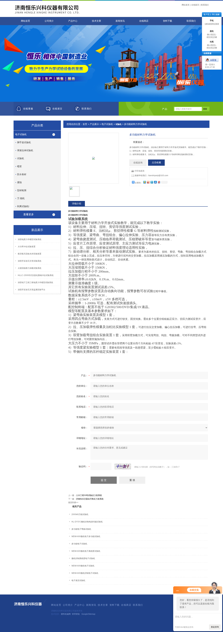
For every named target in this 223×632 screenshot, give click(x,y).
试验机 (20, 158)
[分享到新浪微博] (148, 182)
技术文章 (96, 21)
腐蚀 (19, 182)
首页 (85, 124)
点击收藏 (156, 162)
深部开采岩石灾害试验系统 (29, 261)
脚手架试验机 (24, 142)
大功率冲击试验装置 (26, 246)
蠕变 (19, 166)
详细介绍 (76, 203)
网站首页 (186, 5)
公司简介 (49, 21)
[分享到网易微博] (159, 182)
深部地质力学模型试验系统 (29, 239)
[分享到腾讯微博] (151, 182)
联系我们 (205, 5)
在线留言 (195, 5)
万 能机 (21, 198)
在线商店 (143, 21)
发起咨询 (215, 627)
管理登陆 (76, 614)
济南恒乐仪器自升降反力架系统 (90, 499)
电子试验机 (21, 134)
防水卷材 (21, 174)
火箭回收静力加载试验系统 (29, 268)
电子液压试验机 (78, 580)
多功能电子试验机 (79, 544)
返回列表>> (73, 502)
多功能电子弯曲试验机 (81, 529)
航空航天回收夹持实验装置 (29, 254)
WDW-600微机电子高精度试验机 (86, 551)
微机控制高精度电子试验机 (83, 558)
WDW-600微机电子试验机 (83, 566)
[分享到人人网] (155, 182)
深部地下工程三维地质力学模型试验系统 (35, 282)
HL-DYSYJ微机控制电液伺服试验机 (87, 522)
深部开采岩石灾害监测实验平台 (31, 290)
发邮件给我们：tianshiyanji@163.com (151, 175)
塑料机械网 (66, 614)
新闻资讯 (120, 21)
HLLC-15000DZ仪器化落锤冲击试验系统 (36, 275)
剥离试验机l (23, 206)
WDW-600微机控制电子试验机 (85, 573)
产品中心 (72, 21)
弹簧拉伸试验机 (25, 150)
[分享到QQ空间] (144, 182)
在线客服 (28, 108)
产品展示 (94, 124)
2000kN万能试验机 (80, 514)
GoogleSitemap (88, 614)
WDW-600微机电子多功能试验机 (86, 536)
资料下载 (167, 21)
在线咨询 (138, 162)
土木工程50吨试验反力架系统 (89, 495)
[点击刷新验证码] (123, 466)
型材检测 (21, 190)
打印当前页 (139, 171)
